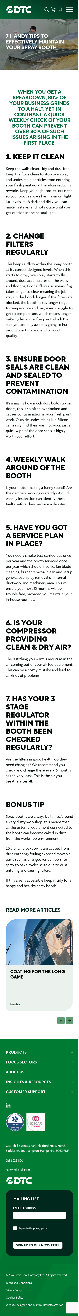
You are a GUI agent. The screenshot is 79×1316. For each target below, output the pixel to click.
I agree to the (34, 1228)
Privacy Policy (14, 1290)
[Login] (60, 9)
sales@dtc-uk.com (18, 1169)
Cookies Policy (14, 1297)
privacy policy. (40, 1228)
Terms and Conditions (19, 1283)
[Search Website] (46, 9)
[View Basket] (53, 9)
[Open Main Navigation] (69, 10)
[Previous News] (61, 1020)
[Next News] (69, 1020)
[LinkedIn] (8, 1105)
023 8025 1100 (14, 1160)
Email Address (25, 1208)
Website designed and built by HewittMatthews (34, 1305)
